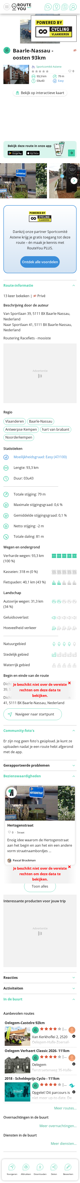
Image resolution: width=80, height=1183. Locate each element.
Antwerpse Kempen (21, 429)
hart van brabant (55, 429)
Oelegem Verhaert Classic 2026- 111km (37, 1050)
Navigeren (12, 1174)
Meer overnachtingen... (58, 1125)
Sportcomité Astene (48, 66)
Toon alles (40, 886)
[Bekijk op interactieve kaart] (40, 133)
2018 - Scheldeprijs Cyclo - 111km (32, 1078)
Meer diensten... (64, 1143)
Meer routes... (65, 1108)
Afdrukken (26, 1174)
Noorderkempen (18, 437)
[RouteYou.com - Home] (21, 6)
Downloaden (40, 1174)
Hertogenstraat (20, 825)
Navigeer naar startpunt (34, 714)
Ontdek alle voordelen (40, 262)
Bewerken (68, 1174)
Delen (54, 1174)
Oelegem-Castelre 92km (25, 1022)
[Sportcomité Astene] (54, 35)
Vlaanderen (14, 421)
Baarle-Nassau (40, 421)
